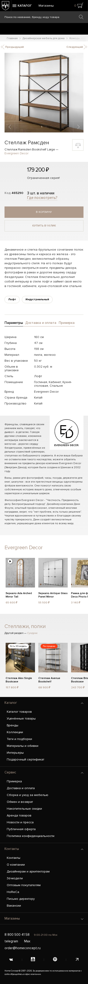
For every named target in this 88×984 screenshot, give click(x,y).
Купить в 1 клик (44, 225)
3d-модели (15, 878)
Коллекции (15, 732)
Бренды (12, 725)
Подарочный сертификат (25, 759)
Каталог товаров (19, 712)
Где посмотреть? (42, 197)
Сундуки (32, 633)
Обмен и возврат (20, 802)
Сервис (10, 772)
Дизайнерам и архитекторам (28, 871)
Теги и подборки (19, 739)
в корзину (44, 212)
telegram (11, 941)
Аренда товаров (19, 815)
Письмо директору (21, 899)
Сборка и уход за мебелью (27, 795)
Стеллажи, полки (25, 626)
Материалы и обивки (22, 746)
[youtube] (33, 959)
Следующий (74, 47)
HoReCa (13, 892)
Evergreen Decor (16, 153)
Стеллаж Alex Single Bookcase (19, 679)
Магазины (46, 6)
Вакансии (14, 906)
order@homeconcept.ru (23, 948)
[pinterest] (55, 959)
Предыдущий (14, 47)
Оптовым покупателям (24, 885)
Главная (12, 38)
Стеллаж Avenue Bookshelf (49, 679)
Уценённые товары (21, 718)
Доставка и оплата (21, 788)
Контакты (12, 849)
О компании (16, 865)
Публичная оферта (21, 829)
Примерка (14, 781)
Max (27, 941)
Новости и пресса (20, 822)
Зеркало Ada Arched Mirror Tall (19, 595)
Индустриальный (37, 299)
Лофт (12, 299)
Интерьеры (15, 753)
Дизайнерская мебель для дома (44, 38)
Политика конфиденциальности (30, 836)
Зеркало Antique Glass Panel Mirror (53, 595)
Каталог (11, 703)
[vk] (11, 959)
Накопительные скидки (24, 809)
